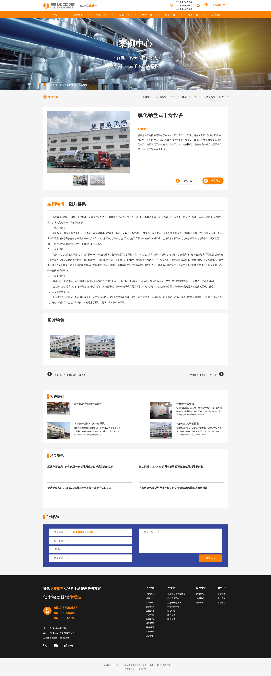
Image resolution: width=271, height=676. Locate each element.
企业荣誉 (150, 611)
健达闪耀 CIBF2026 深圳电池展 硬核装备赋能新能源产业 (171, 466)
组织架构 (150, 603)
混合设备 (171, 611)
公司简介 (150, 594)
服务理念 (221, 594)
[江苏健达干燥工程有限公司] (60, 6)
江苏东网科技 (140, 669)
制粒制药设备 (173, 607)
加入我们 (150, 636)
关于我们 (78, 14)
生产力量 (150, 615)
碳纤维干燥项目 (185, 403)
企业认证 (200, 598)
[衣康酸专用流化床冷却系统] (58, 423)
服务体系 (221, 603)
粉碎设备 (171, 615)
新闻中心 (193, 14)
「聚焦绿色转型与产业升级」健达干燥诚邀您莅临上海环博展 (173, 487)
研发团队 (200, 594)
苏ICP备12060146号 (153, 665)
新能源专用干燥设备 (176, 594)
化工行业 (82, 85)
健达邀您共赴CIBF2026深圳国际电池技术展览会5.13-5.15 (79, 487)
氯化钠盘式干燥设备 (187, 423)
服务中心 (170, 14)
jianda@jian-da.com (60, 638)
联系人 (58, 549)
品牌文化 (150, 598)
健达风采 (150, 623)
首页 (54, 14)
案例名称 (58, 532)
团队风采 (150, 607)
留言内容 (148, 532)
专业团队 (221, 598)
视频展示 (150, 627)
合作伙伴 (150, 631)
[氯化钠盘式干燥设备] (161, 423)
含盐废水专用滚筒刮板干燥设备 (70, 375)
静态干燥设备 (173, 598)
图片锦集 (77, 203)
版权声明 (166, 665)
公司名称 (58, 541)
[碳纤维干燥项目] (161, 403)
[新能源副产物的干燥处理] (58, 403)
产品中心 (101, 14)
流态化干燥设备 (174, 603)
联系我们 (216, 14)
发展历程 (150, 619)
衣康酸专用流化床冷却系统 (203, 375)
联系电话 (58, 558)
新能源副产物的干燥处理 (88, 403)
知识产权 (200, 603)
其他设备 (171, 619)
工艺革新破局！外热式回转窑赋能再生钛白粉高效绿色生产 (80, 466)
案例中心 (124, 14)
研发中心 (147, 14)
